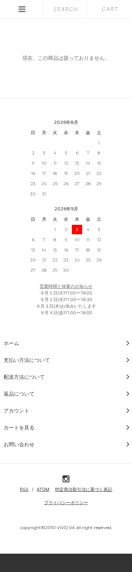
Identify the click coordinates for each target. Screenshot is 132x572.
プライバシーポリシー (66, 502)
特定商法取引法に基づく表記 (83, 489)
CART (110, 9)
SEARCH (66, 9)
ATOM (43, 489)
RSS (24, 489)
